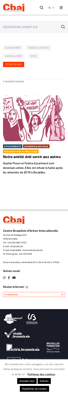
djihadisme (13, 47)
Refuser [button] (44, 381)
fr (50, 7)
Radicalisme (13, 56)
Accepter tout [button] (26, 381)
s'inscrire (11, 294)
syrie (33, 56)
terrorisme (13, 64)
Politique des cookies (41, 374)
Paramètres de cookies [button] (34, 388)
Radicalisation (38, 47)
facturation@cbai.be (33, 249)
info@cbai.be (16, 246)
